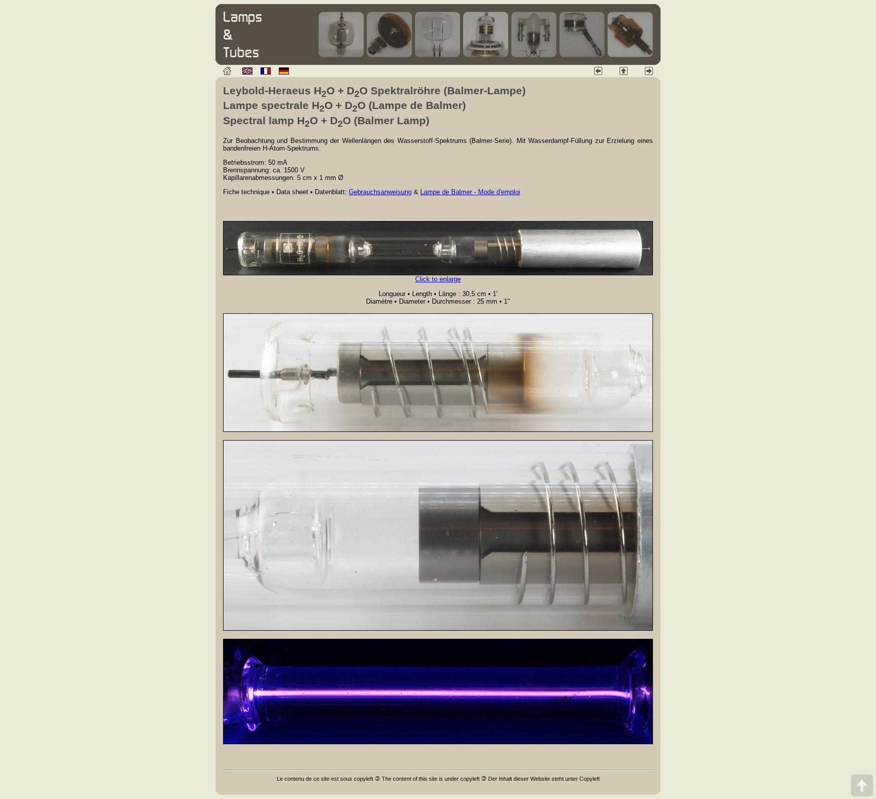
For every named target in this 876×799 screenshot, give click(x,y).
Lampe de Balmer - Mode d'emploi (470, 192)
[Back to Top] (861, 785)
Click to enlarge (438, 279)
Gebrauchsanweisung (380, 192)
